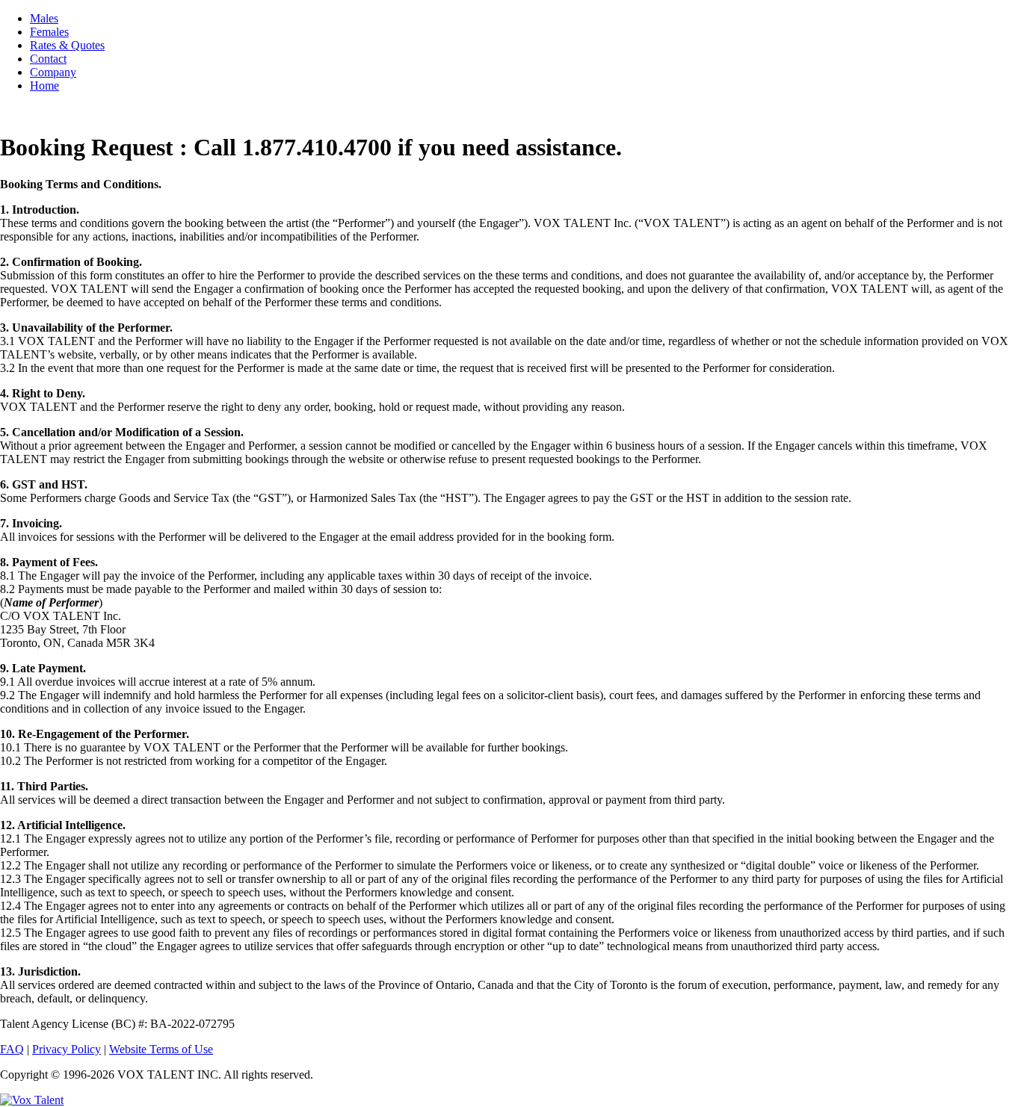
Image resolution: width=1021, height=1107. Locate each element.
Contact (48, 58)
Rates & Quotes (67, 45)
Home (44, 85)
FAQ (12, 1049)
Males (44, 18)
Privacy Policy (66, 1049)
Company (53, 72)
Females (49, 31)
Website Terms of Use (161, 1049)
